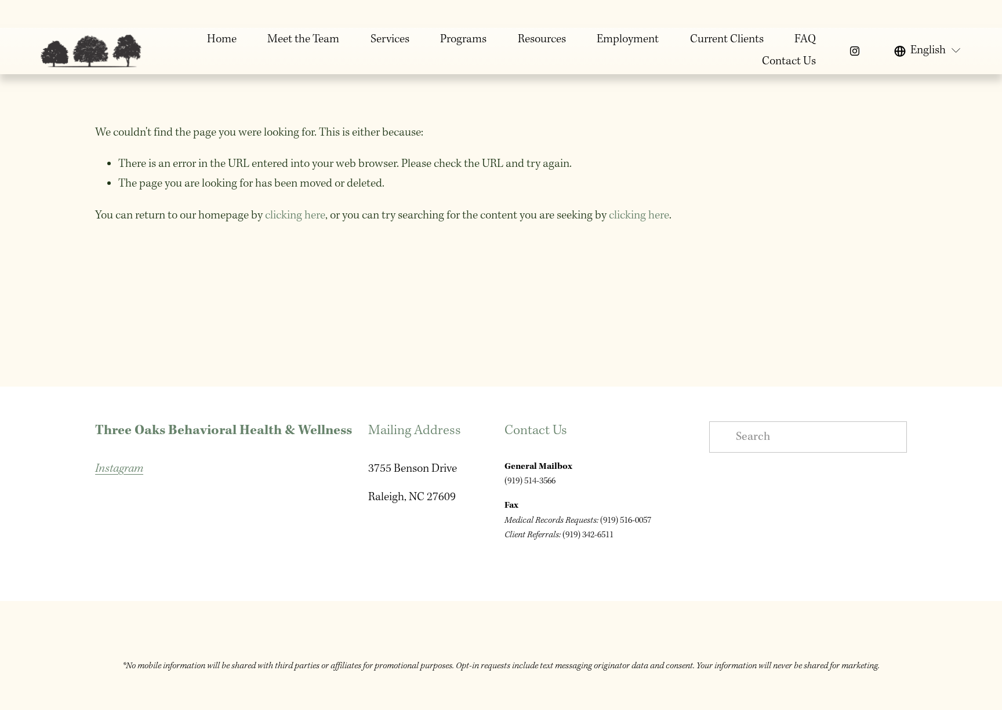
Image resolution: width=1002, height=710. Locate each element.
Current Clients (727, 39)
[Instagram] (855, 51)
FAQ (805, 39)
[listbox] (928, 51)
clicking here (295, 215)
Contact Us (789, 61)
